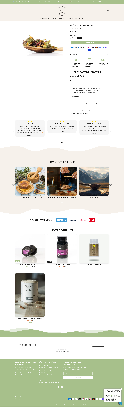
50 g (79, 38)
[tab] (61, 142)
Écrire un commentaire (98, 345)
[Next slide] (110, 131)
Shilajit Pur (93, 198)
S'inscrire (78, 377)
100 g (74, 38)
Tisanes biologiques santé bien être (29, 198)
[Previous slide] (13, 131)
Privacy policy (61, 404)
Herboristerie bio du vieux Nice (46, 404)
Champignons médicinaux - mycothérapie (61, 198)
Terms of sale (79, 404)
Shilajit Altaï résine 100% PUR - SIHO (30, 264)
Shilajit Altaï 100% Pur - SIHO (62, 264)
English (18, 399)
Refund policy (55, 404)
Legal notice (84, 404)
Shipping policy (73, 404)
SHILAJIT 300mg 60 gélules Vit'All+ (94, 264)
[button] (17, 10)
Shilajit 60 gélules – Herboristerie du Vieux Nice (29, 318)
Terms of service (66, 404)
